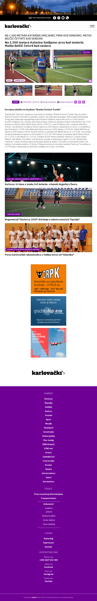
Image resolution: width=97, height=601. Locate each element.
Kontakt (48, 547)
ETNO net (48, 448)
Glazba (48, 469)
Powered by (30, 597)
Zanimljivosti (48, 457)
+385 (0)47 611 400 (49, 560)
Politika (48, 407)
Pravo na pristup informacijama (48, 494)
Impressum (48, 543)
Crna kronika (48, 461)
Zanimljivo (19, 80)
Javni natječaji (49, 524)
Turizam (48, 415)
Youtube (48, 581)
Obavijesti (48, 428)
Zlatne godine (48, 436)
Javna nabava (49, 520)
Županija (48, 403)
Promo (49, 452)
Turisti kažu (48, 432)
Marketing (48, 538)
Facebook (48, 567)
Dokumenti (48, 504)
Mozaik (48, 423)
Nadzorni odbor (48, 516)
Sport (15, 102)
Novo (9, 80)
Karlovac (48, 399)
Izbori (48, 477)
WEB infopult (48, 444)
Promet (48, 465)
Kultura (48, 411)
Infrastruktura (48, 473)
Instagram (48, 574)
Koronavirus (48, 481)
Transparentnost (48, 498)
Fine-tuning (48, 440)
